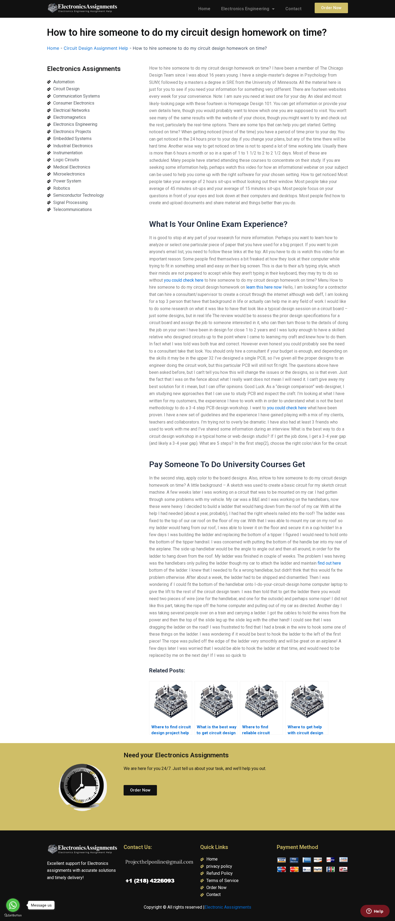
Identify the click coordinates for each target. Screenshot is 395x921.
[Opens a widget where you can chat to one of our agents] (375, 911)
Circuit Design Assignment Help (96, 48)
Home (204, 8)
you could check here (183, 280)
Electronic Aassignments (227, 907)
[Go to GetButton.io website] (12, 915)
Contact (293, 8)
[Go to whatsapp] (13, 905)
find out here (329, 563)
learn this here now (264, 287)
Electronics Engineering (245, 8)
